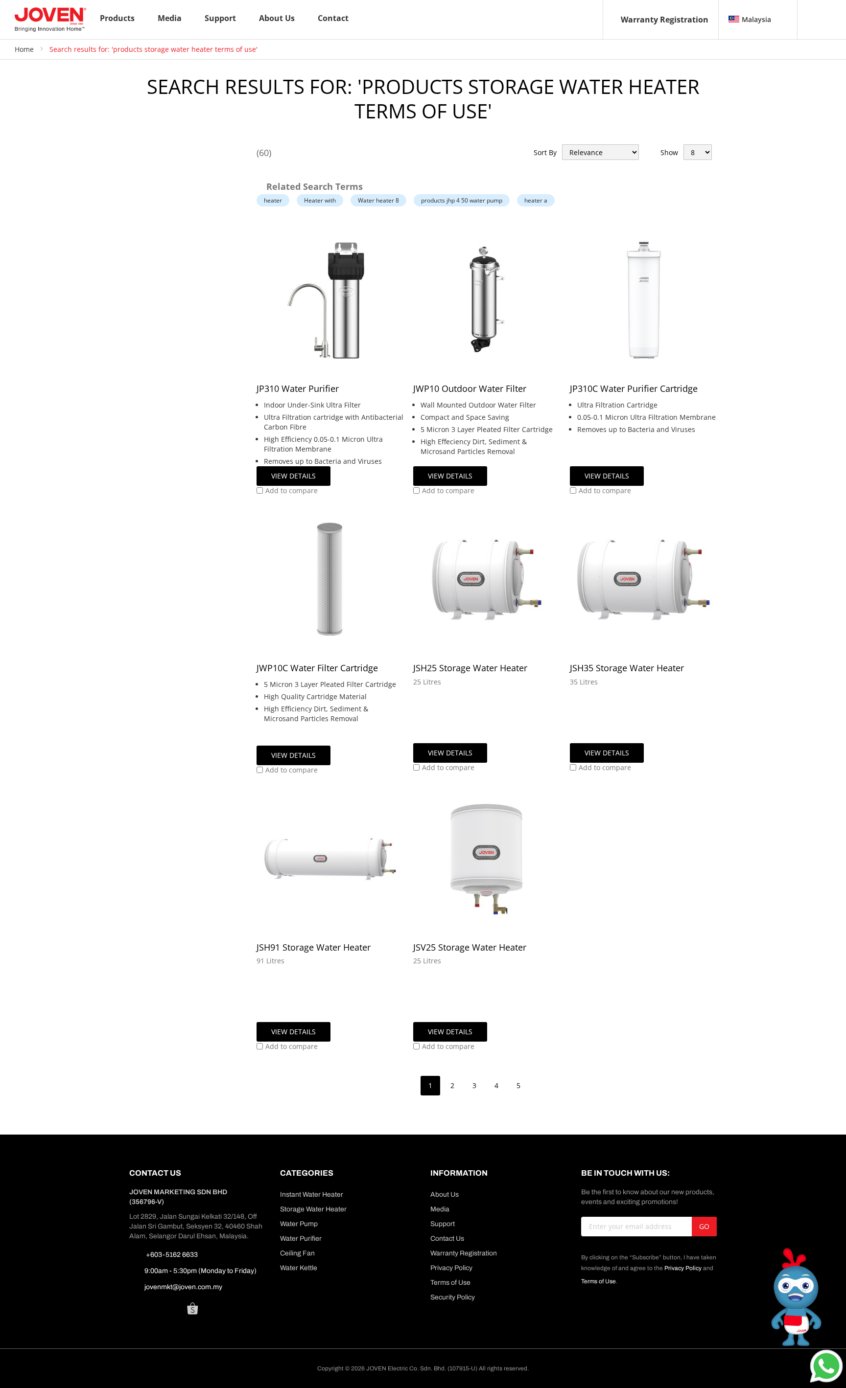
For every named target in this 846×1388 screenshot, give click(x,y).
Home (25, 49)
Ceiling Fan (297, 1253)
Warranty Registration (664, 19)
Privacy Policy (451, 1268)
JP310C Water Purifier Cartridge (634, 388)
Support (442, 1224)
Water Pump (299, 1224)
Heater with (320, 200)
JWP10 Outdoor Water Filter (469, 388)
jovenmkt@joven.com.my (183, 1287)
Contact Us (447, 1238)
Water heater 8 (378, 200)
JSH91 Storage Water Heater (314, 947)
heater (273, 200)
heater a (535, 200)
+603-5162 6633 (171, 1254)
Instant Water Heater (311, 1194)
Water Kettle (298, 1268)
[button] (287, 491)
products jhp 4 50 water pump (461, 200)
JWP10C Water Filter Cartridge (317, 668)
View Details (293, 475)
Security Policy (452, 1297)
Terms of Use (450, 1282)
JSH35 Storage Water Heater (627, 668)
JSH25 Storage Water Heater (470, 668)
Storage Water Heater (313, 1209)
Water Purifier (301, 1238)
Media (439, 1209)
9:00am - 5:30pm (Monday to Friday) (200, 1270)
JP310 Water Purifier (298, 388)
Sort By (545, 152)
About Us (444, 1194)
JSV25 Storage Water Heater (469, 947)
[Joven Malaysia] (50, 19)
